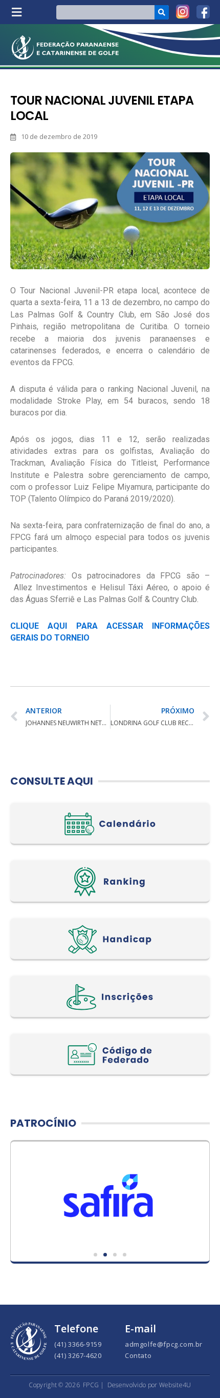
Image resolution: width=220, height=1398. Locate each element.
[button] (16, 12)
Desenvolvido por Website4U (149, 1385)
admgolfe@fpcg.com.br (164, 1344)
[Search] (162, 12)
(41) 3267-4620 (77, 1355)
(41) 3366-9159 (77, 1344)
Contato (138, 1355)
